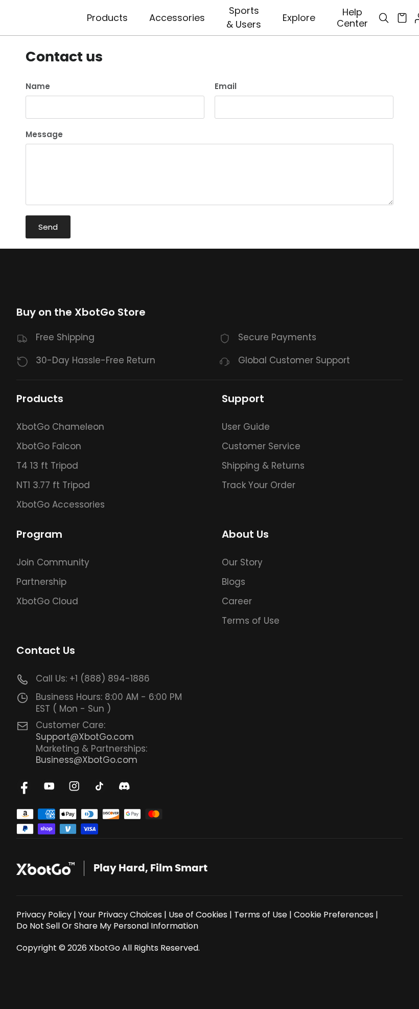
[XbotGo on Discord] (124, 786)
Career (237, 601)
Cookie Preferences (334, 914)
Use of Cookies (198, 914)
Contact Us (45, 650)
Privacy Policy (44, 914)
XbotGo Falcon (48, 446)
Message (44, 134)
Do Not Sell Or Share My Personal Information (107, 926)
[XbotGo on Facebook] (24, 786)
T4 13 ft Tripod (47, 465)
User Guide (246, 427)
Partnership (41, 582)
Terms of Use (251, 621)
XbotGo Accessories (60, 504)
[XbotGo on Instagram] (74, 786)
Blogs (233, 582)
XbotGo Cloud (47, 601)
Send (48, 227)
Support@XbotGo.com (85, 737)
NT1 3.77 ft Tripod (53, 485)
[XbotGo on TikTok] (99, 786)
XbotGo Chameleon (60, 427)
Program (39, 534)
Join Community (52, 562)
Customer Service (261, 446)
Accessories (177, 17)
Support (243, 398)
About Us (245, 534)
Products (39, 398)
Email (226, 86)
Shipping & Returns (263, 465)
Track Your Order (258, 485)
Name (38, 86)
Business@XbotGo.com (86, 760)
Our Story (242, 562)
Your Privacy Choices (120, 914)
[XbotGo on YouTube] (49, 786)
